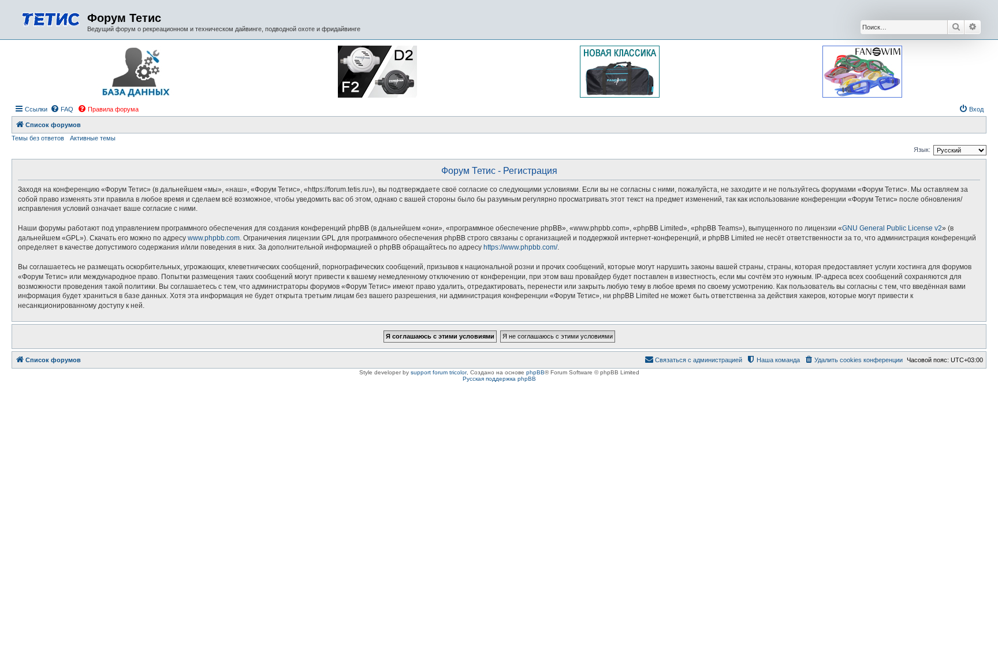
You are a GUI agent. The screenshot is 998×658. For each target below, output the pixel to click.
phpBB (535, 372)
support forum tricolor (439, 372)
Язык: (922, 149)
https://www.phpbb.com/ (520, 247)
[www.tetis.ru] (50, 18)
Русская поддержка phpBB (499, 379)
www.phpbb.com (214, 238)
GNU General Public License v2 (892, 228)
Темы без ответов (38, 138)
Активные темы (93, 138)
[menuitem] (61, 109)
